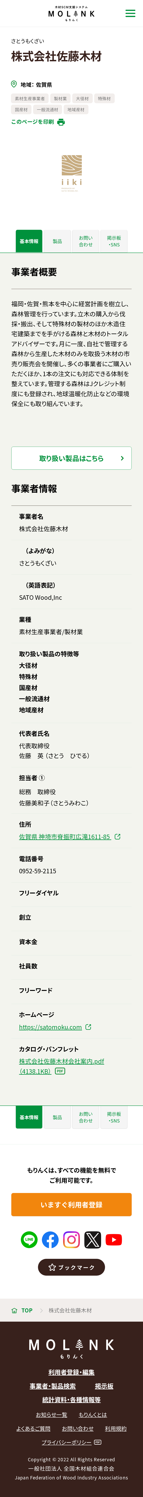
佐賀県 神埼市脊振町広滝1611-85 (65, 836)
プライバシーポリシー (67, 1442)
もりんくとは (93, 1414)
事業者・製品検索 (53, 1385)
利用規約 (116, 1428)
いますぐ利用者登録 (71, 1204)
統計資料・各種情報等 (71, 1399)
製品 (57, 241)
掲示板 (104, 1385)
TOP (26, 1310)
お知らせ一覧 (51, 1414)
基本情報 (29, 241)
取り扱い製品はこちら (71, 458)
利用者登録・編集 (71, 1371)
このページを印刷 (32, 121)
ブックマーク (77, 1267)
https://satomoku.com (50, 1026)
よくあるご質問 (33, 1428)
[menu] (130, 13)
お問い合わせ (86, 241)
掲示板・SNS (114, 241)
